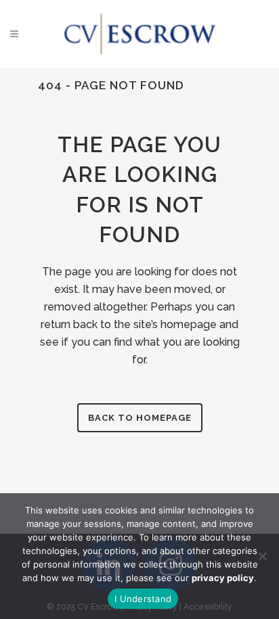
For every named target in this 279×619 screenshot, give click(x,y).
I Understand (142, 598)
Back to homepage (140, 418)
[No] (262, 556)
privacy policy (223, 577)
